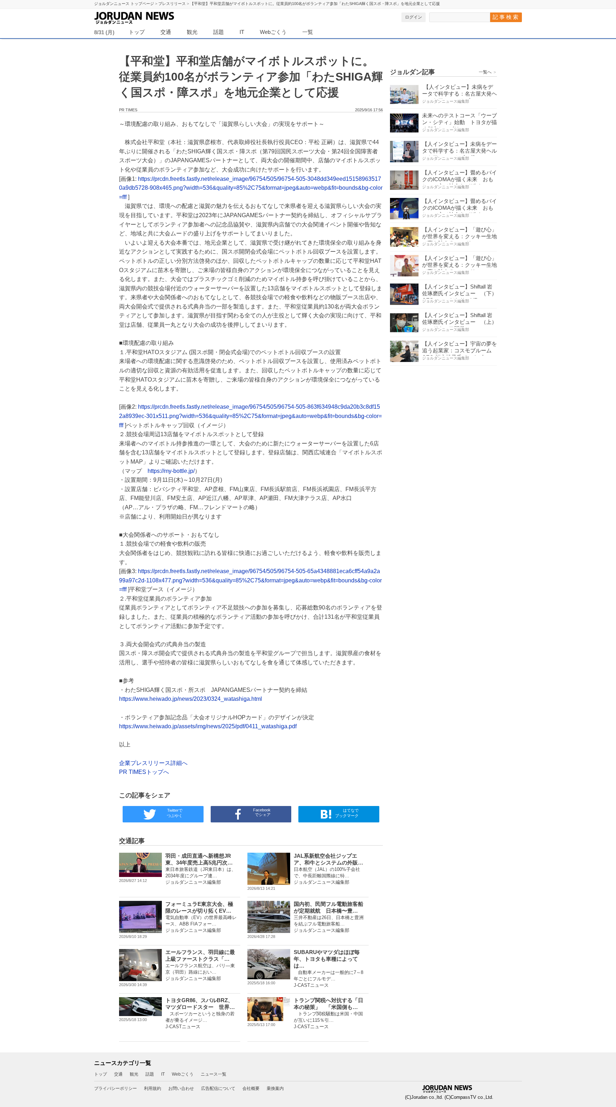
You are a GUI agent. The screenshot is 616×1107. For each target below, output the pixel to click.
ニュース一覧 (213, 1074)
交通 (165, 32)
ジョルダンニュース (151, 16)
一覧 (307, 32)
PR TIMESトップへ (144, 772)
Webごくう (273, 32)
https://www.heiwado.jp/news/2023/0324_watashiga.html (190, 699)
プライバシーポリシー (115, 1088)
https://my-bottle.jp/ (171, 471)
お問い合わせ (181, 1088)
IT (242, 32)
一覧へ (488, 72)
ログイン (413, 17)
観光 (192, 32)
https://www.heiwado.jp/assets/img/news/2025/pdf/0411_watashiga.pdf (208, 726)
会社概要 (251, 1088)
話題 (218, 32)
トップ (137, 32)
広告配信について (218, 1088)
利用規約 (152, 1088)
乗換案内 (275, 1088)
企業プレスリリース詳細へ (153, 763)
